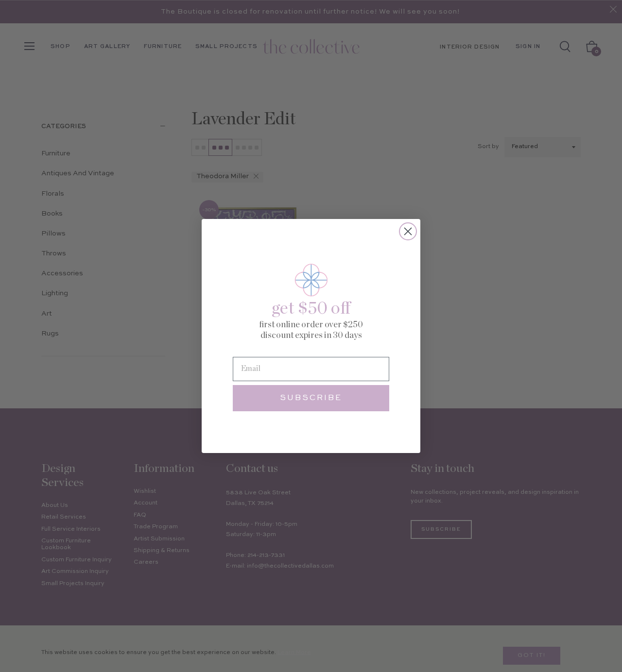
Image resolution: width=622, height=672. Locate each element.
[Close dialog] (407, 231)
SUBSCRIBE (311, 398)
